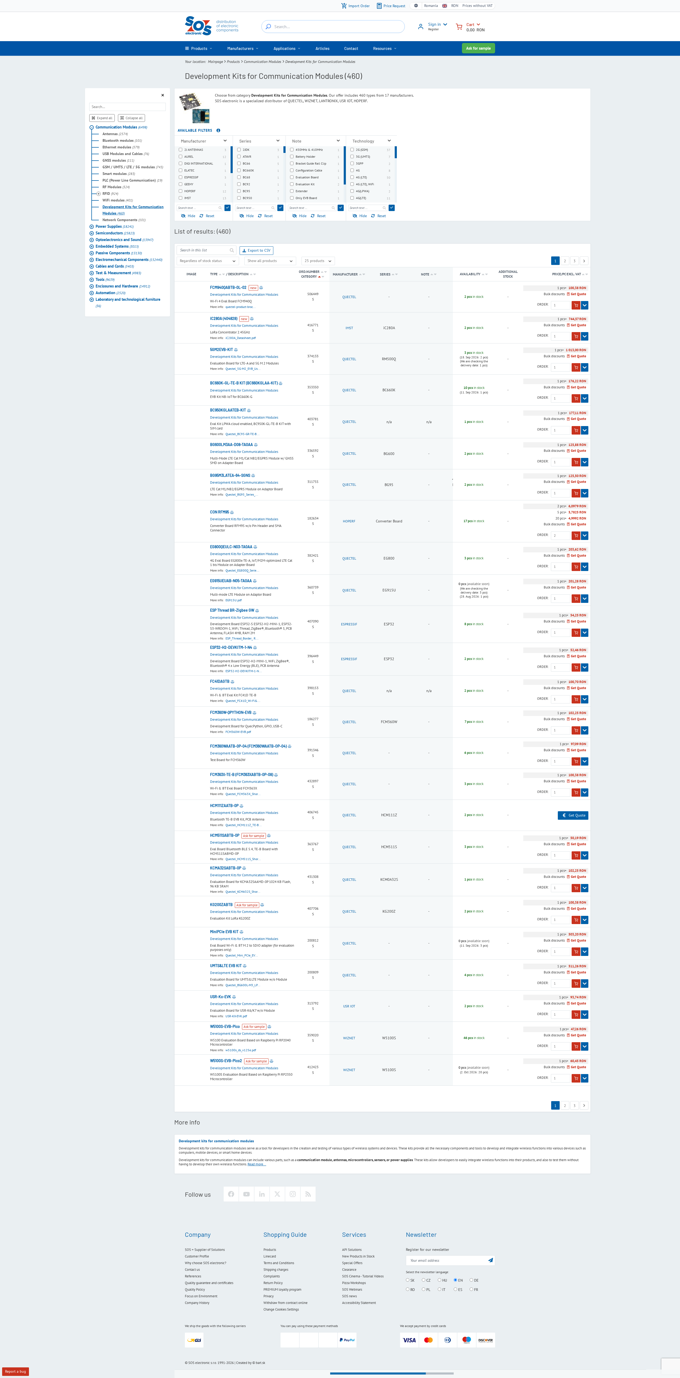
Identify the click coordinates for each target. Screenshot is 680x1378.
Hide (191, 215)
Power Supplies (115, 226)
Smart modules (119, 173)
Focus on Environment (201, 1296)
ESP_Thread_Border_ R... (242, 638)
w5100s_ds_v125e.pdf (241, 1050)
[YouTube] (246, 1194)
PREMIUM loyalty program (282, 1289)
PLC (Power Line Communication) (132, 180)
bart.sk (260, 1362)
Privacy (269, 1296)
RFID (110, 193)
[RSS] (308, 1194)
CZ (428, 1280)
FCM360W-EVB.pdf (238, 732)
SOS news (349, 1296)
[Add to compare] (261, 287)
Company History (197, 1302)
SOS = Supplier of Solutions (205, 1249)
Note (425, 274)
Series (385, 274)
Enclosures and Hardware (123, 286)
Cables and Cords (115, 266)
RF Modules (116, 186)
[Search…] (268, 26)
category (309, 276)
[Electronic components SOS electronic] (211, 25)
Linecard (270, 1256)
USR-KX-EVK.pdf (236, 1016)
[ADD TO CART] (576, 305)
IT (443, 1289)
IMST (349, 328)
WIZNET (349, 1038)
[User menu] (444, 24)
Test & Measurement (118, 272)
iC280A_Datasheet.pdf (241, 338)
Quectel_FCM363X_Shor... (243, 794)
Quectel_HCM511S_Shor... (243, 859)
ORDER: (543, 304)
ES (459, 1289)
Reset (210, 215)
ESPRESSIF (349, 624)
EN (460, 1280)
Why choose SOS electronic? (205, 1263)
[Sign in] (421, 28)
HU (444, 1280)
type (214, 274)
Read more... (257, 1164)
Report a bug (15, 1371)
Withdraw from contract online (286, 1302)
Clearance (349, 1269)
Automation (110, 292)
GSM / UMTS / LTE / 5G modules (133, 167)
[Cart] (459, 26)
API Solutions (352, 1249)
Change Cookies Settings (281, 1309)
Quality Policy (195, 1289)
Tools (105, 279)
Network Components (124, 219)
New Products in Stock (358, 1256)
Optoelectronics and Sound (124, 239)
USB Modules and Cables (126, 153)
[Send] (227, 208)
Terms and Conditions (279, 1263)
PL (427, 1289)
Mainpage (215, 61)
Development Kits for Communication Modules (133, 210)
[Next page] (584, 260)
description (238, 274)
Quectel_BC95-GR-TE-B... (243, 434)
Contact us (192, 1269)
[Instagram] (292, 1194)
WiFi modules (118, 200)
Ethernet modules (121, 147)
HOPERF (349, 521)
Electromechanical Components (129, 259)
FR (475, 1289)
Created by (244, 1362)
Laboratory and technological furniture (128, 302)
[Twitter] (277, 1194)
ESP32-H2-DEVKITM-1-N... (244, 671)
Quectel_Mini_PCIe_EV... (242, 955)
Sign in (434, 24)
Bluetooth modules (122, 140)
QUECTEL (349, 297)
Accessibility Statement (359, 1302)
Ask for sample (478, 48)
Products (233, 61)
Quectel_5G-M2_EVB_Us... (243, 369)
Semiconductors (115, 232)
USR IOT (349, 1006)
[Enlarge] (225, 140)
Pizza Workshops (354, 1283)
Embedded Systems (117, 246)
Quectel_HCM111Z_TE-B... (244, 825)
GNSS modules (118, 160)
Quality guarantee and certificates (209, 1283)
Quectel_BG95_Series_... (242, 494)
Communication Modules (262, 61)
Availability (470, 274)
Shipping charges (276, 1269)
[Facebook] (231, 1194)
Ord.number (309, 271)
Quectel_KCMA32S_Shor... (243, 892)
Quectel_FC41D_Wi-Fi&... (243, 701)
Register (433, 29)
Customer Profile (197, 1256)
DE (476, 1280)
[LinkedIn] (261, 1194)
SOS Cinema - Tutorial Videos (363, 1276)
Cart (470, 24)
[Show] (584, 305)
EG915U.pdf (234, 600)
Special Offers (352, 1263)
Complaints (272, 1276)
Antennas (115, 133)
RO (412, 1289)
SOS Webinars (352, 1289)
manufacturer (345, 274)
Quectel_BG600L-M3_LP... (243, 985)
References (193, 1276)
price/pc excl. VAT (566, 274)
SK (412, 1280)
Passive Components (119, 252)
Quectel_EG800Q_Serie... (242, 570)
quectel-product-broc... (241, 307)
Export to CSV (259, 250)
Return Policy (273, 1283)
